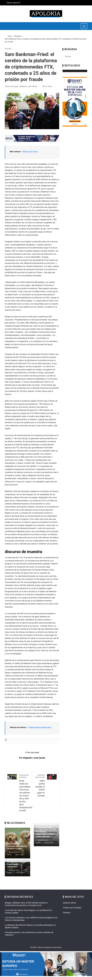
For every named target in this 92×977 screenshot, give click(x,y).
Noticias (8, 49)
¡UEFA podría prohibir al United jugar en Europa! (40, 785)
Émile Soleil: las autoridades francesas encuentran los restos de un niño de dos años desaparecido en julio (25, 793)
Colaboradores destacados (39, 727)
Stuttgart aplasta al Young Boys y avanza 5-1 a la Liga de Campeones (17, 863)
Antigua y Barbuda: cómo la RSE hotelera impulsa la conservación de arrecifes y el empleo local (26, 904)
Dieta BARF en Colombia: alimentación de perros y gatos (17, 846)
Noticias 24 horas (30, 152)
